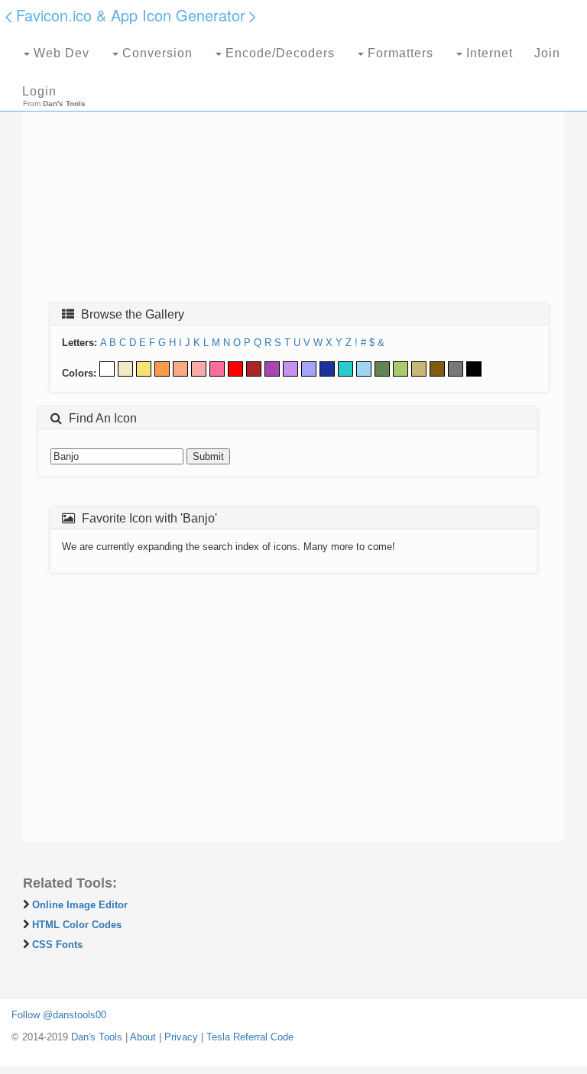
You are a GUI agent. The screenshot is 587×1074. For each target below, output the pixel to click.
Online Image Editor (80, 905)
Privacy (181, 1037)
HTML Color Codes (77, 924)
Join (547, 53)
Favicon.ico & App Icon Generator (130, 15)
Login (39, 91)
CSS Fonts (57, 944)
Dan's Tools (96, 1037)
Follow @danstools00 (58, 1015)
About (143, 1037)
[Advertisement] (293, 181)
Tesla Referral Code (250, 1037)
